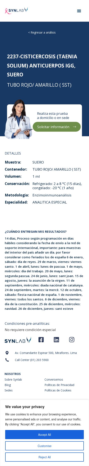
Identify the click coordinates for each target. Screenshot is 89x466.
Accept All (44, 434)
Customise (45, 446)
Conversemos (53, 379)
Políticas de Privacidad (59, 385)
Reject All (44, 457)
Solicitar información (53, 127)
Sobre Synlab (13, 379)
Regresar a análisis (43, 32)
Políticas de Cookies (57, 390)
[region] (44, 433)
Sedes (9, 390)
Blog (8, 385)
